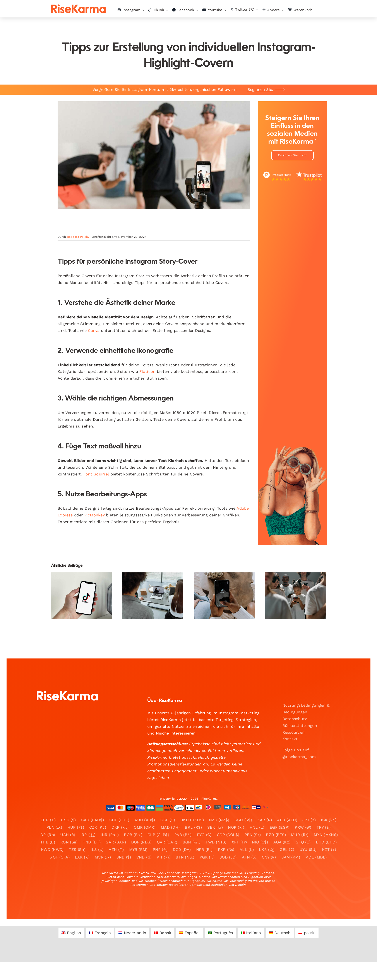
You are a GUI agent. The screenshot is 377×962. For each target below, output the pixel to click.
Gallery (85, 582)
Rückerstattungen (299, 725)
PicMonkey (94, 515)
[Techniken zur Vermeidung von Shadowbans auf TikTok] (81, 595)
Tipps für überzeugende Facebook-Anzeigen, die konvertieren (291, 582)
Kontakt (290, 738)
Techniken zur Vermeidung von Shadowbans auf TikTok (77, 582)
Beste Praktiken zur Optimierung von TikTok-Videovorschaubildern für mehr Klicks (220, 579)
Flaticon (147, 371)
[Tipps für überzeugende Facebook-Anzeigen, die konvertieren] (295, 595)
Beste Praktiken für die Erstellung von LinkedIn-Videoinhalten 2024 (149, 582)
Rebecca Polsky (78, 236)
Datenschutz (294, 718)
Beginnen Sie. (260, 89)
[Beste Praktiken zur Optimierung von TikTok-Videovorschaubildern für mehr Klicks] (224, 595)
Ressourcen (293, 732)
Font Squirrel (96, 474)
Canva (93, 330)
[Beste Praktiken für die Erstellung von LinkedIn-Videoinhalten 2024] (152, 595)
